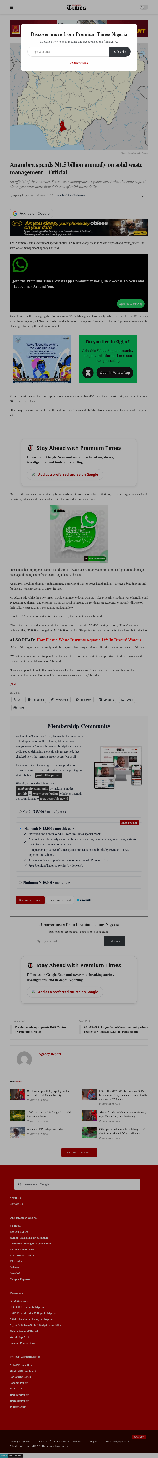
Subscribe (120, 52)
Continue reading (79, 62)
